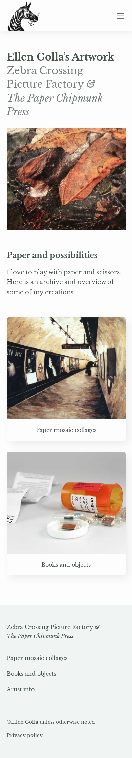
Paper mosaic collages (37, 658)
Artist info (21, 689)
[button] (121, 16)
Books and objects (31, 673)
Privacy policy (25, 735)
